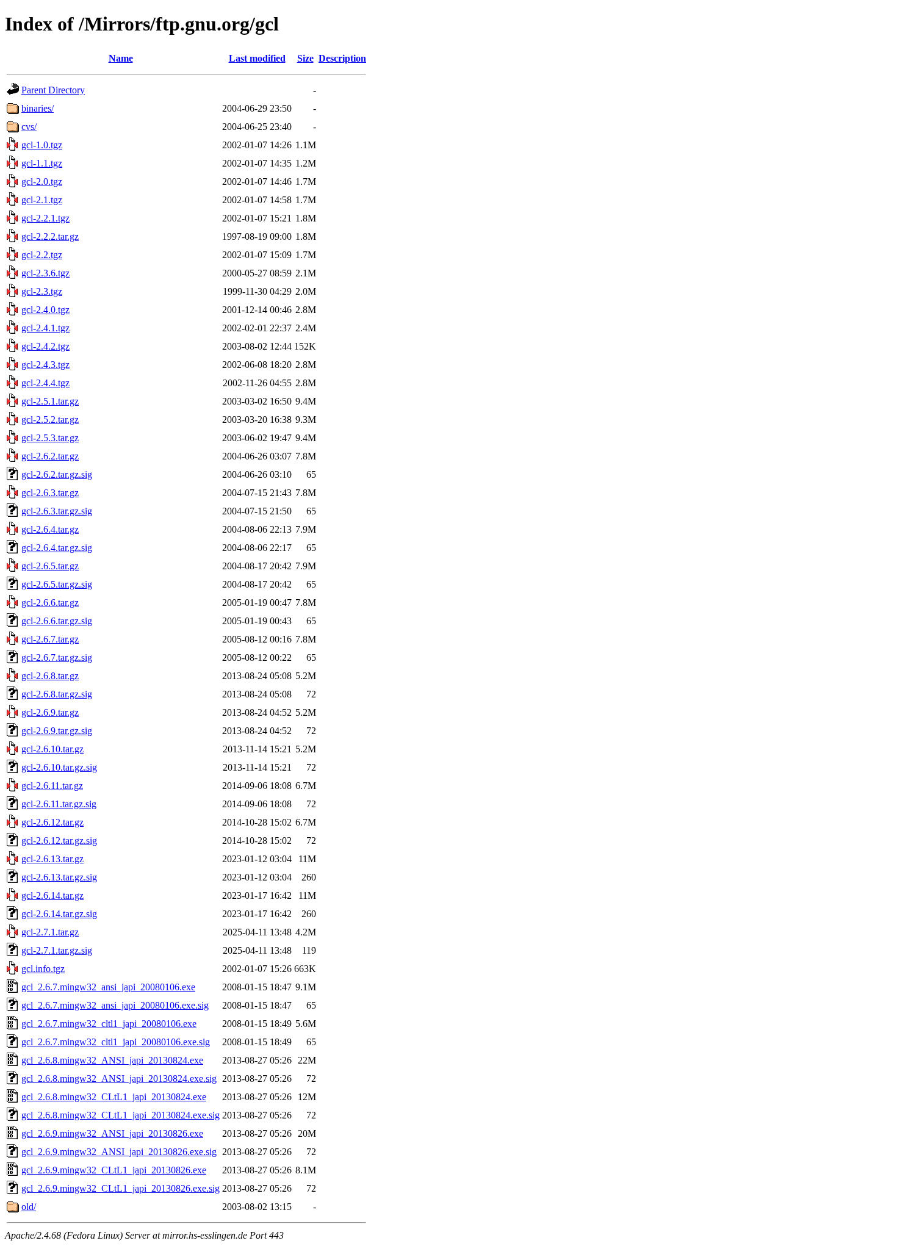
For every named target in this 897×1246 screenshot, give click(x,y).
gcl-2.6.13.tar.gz (52, 859)
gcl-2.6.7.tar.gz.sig (56, 657)
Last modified (257, 58)
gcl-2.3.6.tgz (45, 273)
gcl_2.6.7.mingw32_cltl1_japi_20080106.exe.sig (115, 1042)
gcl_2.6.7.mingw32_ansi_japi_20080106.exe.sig (115, 1005)
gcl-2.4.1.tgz (45, 328)
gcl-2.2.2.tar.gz (50, 236)
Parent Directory (53, 90)
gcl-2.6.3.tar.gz (50, 493)
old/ (28, 1206)
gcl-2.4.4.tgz (45, 383)
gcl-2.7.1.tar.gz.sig (56, 950)
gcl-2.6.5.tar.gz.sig (56, 584)
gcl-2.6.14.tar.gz (52, 895)
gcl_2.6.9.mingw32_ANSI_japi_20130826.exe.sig (119, 1152)
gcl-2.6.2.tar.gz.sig (56, 474)
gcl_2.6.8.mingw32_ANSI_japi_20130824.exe (112, 1060)
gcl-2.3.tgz (41, 291)
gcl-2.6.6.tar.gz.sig (56, 621)
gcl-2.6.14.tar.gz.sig (59, 914)
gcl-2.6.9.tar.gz (50, 712)
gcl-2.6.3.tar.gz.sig (56, 511)
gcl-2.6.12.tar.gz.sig (59, 840)
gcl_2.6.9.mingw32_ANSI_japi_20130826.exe (112, 1133)
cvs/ (29, 126)
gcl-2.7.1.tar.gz (50, 932)
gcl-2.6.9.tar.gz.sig (56, 731)
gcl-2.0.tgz (41, 181)
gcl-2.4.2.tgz (45, 346)
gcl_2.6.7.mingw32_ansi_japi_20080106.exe (108, 987)
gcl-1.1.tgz (41, 163)
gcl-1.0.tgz (41, 145)
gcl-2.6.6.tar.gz (50, 602)
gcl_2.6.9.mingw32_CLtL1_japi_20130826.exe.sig (120, 1188)
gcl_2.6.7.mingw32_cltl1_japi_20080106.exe (108, 1023)
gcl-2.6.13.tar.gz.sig (59, 877)
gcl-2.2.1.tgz (45, 218)
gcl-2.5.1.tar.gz (50, 401)
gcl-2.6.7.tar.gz (50, 639)
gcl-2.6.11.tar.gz (52, 785)
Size (305, 58)
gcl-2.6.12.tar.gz (52, 822)
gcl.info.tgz (43, 968)
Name (121, 58)
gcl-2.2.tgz (41, 255)
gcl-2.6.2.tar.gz (50, 456)
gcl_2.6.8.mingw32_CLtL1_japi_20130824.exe (113, 1097)
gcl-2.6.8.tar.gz (50, 676)
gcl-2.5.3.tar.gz (50, 438)
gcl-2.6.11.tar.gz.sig (58, 804)
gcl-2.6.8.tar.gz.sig (56, 694)
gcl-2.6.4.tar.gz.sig (56, 547)
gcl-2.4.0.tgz (45, 309)
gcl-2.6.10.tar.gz (52, 749)
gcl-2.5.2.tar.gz (50, 419)
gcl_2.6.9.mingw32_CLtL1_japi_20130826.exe (113, 1170)
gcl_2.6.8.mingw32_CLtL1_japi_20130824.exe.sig (120, 1115)
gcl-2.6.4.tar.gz (50, 529)
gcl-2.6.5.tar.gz (50, 566)
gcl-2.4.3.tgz (45, 364)
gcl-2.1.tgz (41, 200)
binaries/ (37, 108)
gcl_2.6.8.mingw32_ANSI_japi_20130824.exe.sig (119, 1078)
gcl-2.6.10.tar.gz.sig (59, 767)
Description (342, 58)
